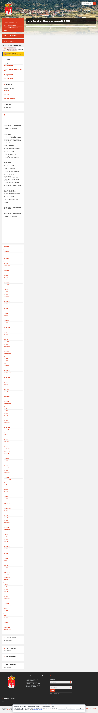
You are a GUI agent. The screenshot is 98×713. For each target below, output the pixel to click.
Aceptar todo (62, 708)
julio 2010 (6, 610)
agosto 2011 (6, 579)
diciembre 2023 (7, 280)
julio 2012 (6, 555)
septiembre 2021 (7, 327)
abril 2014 (6, 515)
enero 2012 (6, 567)
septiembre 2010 (7, 605)
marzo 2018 (6, 418)
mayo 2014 (6, 513)
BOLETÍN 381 (6, 90)
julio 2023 (6, 287)
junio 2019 (6, 384)
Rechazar (71, 708)
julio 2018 (6, 408)
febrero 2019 (6, 391)
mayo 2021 (6, 337)
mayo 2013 (6, 536)
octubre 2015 (6, 477)
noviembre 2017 (7, 425)
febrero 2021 (6, 341)
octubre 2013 (6, 527)
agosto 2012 (6, 553)
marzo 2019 (6, 389)
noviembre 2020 (7, 349)
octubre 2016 (6, 453)
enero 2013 (6, 544)
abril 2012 (6, 563)
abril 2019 (6, 387)
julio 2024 (6, 272)
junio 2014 (6, 510)
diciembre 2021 (7, 325)
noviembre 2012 (7, 548)
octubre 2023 (6, 282)
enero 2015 (6, 498)
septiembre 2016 (7, 456)
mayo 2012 (6, 560)
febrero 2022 (6, 320)
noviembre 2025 (7, 253)
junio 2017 (6, 434)
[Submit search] (94, 3)
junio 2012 (6, 558)
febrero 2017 (6, 444)
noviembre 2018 (7, 398)
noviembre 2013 (7, 525)
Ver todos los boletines (9, 98)
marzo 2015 (6, 494)
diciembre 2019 (7, 370)
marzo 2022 (6, 318)
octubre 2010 (6, 603)
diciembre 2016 (7, 448)
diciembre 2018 (7, 396)
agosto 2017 (6, 429)
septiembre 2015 (7, 479)
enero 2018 (6, 420)
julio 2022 (6, 310)
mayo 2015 (6, 489)
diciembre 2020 (7, 346)
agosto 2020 (6, 356)
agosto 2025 (6, 258)
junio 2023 (6, 289)
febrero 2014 (6, 517)
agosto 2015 (6, 482)
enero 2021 (6, 344)
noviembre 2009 (7, 629)
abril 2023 (6, 294)
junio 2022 (6, 313)
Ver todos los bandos (8, 78)
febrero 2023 (6, 296)
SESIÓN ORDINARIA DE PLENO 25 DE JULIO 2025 (13, 70)
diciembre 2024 (7, 265)
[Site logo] (9, 15)
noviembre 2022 (7, 303)
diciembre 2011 (7, 570)
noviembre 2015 (7, 475)
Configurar (80, 708)
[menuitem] (13, 20)
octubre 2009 (6, 632)
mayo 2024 (6, 275)
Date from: (52, 679)
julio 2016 (6, 460)
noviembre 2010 (7, 601)
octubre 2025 (6, 256)
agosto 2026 (6, 246)
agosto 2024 (6, 270)
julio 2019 (6, 382)
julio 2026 (6, 249)
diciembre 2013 (7, 522)
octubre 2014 (6, 505)
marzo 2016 (6, 467)
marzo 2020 (6, 363)
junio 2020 (6, 360)
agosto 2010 (6, 608)
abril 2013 (6, 539)
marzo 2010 (6, 620)
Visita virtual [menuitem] (88, 708)
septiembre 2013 (7, 529)
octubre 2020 (6, 351)
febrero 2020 (6, 365)
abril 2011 (6, 589)
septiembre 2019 (7, 377)
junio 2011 (6, 584)
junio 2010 (6, 613)
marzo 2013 (6, 541)
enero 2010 (6, 624)
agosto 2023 (6, 284)
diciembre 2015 (7, 472)
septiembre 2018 (7, 403)
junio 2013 (6, 534)
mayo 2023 (6, 291)
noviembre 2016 (7, 451)
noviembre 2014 (7, 503)
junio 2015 (6, 486)
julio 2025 (6, 261)
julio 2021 (6, 332)
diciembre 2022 (7, 301)
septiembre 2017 (7, 427)
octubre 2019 (6, 375)
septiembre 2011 (7, 577)
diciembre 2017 (7, 422)
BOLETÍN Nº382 (7, 87)
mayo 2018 (6, 413)
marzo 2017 (6, 441)
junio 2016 (6, 463)
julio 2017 (6, 432)
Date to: (52, 684)
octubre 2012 (6, 551)
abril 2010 (6, 617)
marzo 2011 (6, 591)
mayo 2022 (6, 315)
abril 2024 (6, 277)
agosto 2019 (6, 379)
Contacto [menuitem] (94, 708)
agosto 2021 (6, 329)
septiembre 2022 (7, 306)
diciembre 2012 (7, 546)
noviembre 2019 (7, 372)
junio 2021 (6, 334)
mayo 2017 (6, 437)
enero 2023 (6, 299)
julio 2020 (6, 358)
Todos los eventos (54, 693)
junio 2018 (6, 410)
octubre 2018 (6, 401)
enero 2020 (6, 368)
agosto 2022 (6, 308)
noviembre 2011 (7, 572)
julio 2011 (6, 582)
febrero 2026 (6, 251)
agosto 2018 (6, 406)
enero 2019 (6, 394)
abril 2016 (6, 465)
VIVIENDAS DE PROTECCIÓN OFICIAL (11, 62)
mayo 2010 (6, 615)
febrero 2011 (6, 594)
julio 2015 (6, 484)
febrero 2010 (6, 622)
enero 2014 (6, 520)
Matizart (8, 709)
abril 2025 (6, 263)
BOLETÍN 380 (6, 94)
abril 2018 (6, 415)
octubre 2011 (6, 574)
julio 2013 (6, 532)
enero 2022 (6, 322)
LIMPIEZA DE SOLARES (8, 65)
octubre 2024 (6, 268)
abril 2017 (6, 439)
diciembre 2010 (7, 598)
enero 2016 (6, 470)
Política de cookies (37, 709)
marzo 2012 (6, 565)
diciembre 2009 (7, 627)
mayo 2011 (6, 586)
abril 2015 (6, 491)
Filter (52, 690)
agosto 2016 (6, 458)
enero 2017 (6, 446)
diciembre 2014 (7, 501)
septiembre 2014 (7, 508)
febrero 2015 (6, 496)
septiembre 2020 (7, 353)
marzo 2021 (6, 339)
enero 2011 (6, 596)
